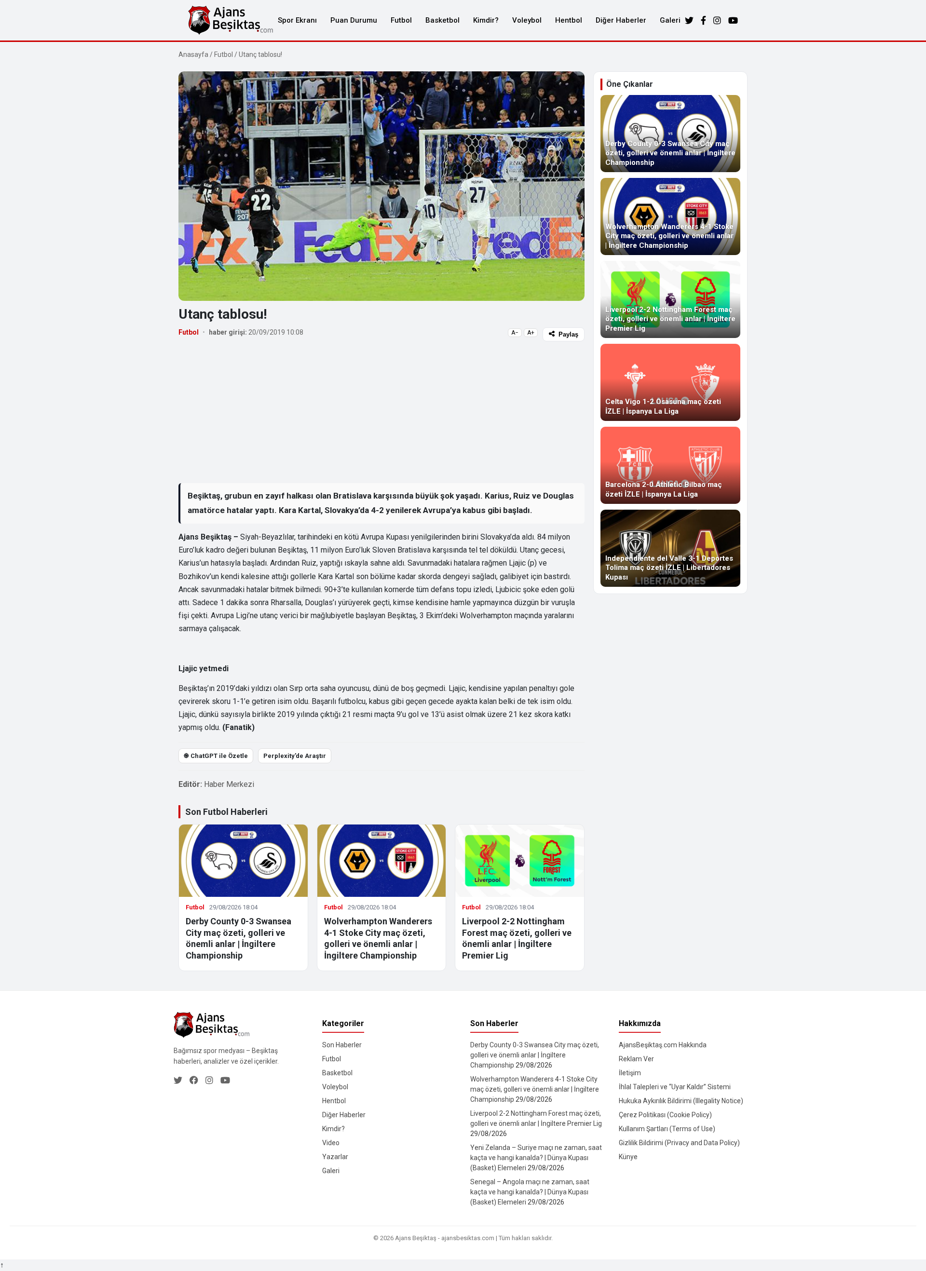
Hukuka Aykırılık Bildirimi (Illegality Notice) (681, 1101)
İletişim (630, 1073)
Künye (628, 1157)
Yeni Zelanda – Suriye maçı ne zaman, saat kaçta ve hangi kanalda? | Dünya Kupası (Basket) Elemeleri (536, 1158)
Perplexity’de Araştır (294, 755)
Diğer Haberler (621, 20)
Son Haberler (342, 1045)
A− (514, 332)
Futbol (401, 20)
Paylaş (568, 334)
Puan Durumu (353, 20)
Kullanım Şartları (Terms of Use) (667, 1129)
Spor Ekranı (297, 20)
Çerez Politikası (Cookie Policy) (665, 1115)
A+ (530, 332)
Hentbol (568, 20)
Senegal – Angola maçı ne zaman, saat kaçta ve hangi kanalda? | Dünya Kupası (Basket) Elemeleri (529, 1192)
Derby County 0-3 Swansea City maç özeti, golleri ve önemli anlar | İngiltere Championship (534, 1055)
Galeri (670, 20)
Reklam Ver (636, 1059)
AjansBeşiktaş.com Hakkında (663, 1045)
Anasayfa (193, 54)
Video (331, 1143)
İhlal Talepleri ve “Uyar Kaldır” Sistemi (675, 1087)
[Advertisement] (381, 411)
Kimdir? (486, 20)
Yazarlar (335, 1157)
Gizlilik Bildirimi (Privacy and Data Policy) (679, 1143)
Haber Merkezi (229, 784)
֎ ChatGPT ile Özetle (216, 755)
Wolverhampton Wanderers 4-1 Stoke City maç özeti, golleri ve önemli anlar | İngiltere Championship (534, 1089)
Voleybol (527, 20)
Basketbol (442, 20)
